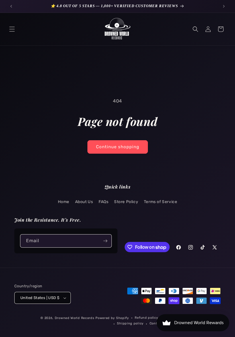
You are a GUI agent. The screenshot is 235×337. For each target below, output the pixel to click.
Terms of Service (160, 201)
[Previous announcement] (11, 6)
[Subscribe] (105, 241)
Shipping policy (130, 323)
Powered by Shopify (112, 318)
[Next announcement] (224, 6)
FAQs (103, 201)
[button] (12, 29)
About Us (84, 201)
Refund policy (146, 318)
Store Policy (126, 201)
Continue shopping (117, 146)
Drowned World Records (75, 318)
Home (63, 201)
